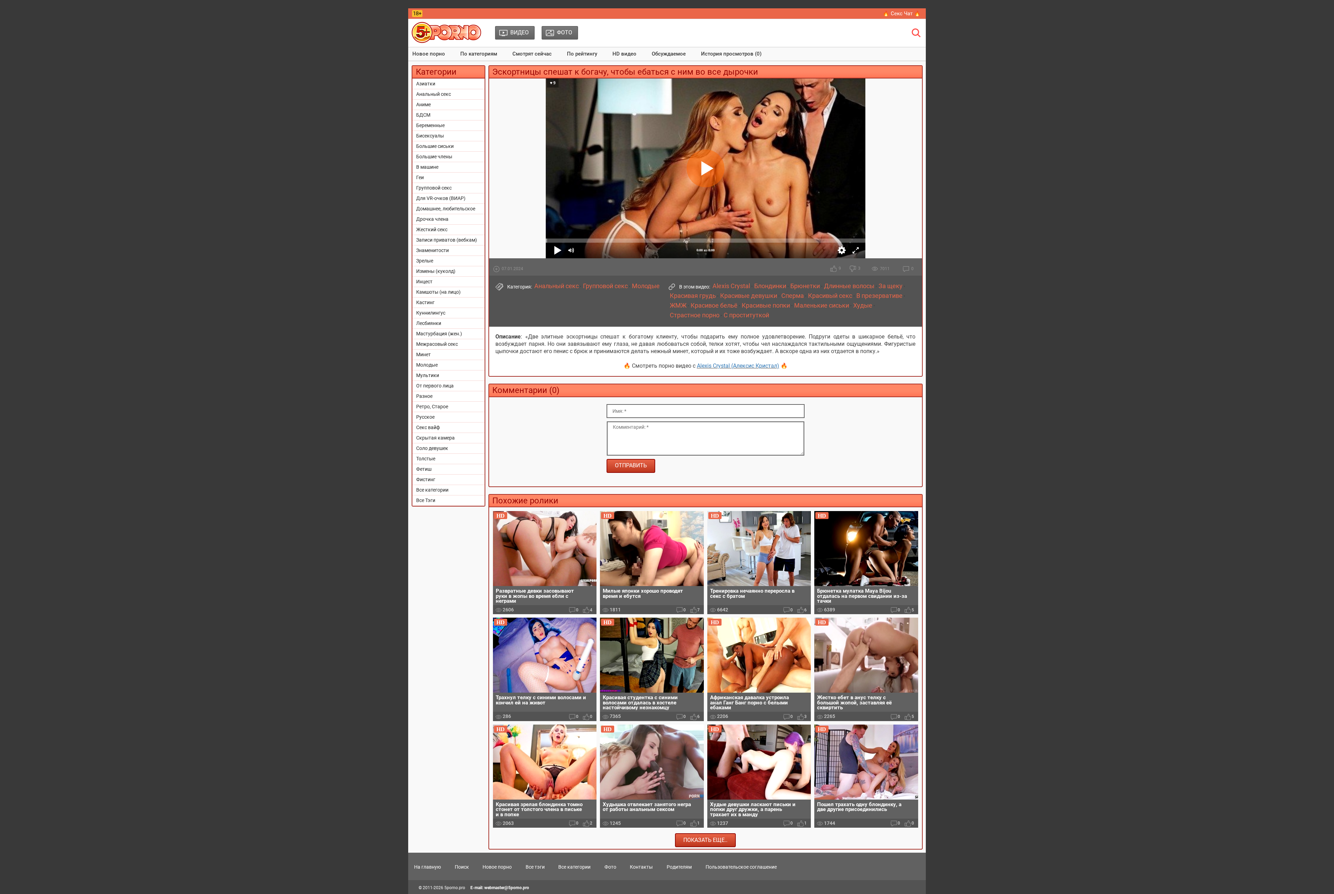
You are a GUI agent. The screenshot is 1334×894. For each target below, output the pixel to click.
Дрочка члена (432, 219)
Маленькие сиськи (821, 305)
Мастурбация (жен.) (439, 333)
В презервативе (879, 295)
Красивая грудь (693, 295)
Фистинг (425, 479)
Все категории (432, 490)
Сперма (792, 295)
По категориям (478, 54)
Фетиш (423, 469)
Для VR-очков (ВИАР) (441, 198)
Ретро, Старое (432, 406)
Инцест (424, 281)
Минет (423, 354)
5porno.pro (454, 887)
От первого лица (435, 385)
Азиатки (425, 83)
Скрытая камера (435, 438)
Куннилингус (430, 313)
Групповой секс (434, 188)
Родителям (679, 867)
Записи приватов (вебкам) (446, 240)
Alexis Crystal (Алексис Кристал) (738, 365)
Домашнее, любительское (445, 208)
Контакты (641, 867)
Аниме (423, 104)
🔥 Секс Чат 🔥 (902, 13)
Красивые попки (766, 305)
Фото (610, 867)
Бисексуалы (430, 136)
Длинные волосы (849, 286)
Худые (862, 305)
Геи (420, 177)
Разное (424, 396)
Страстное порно (694, 315)
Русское (425, 417)
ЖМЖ (678, 305)
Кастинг (425, 302)
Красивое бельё (714, 305)
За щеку (891, 286)
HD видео (624, 54)
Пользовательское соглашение (741, 867)
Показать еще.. (705, 840)
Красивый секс (830, 295)
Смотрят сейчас (532, 54)
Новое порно (428, 54)
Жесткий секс (431, 229)
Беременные (430, 125)
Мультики (427, 375)
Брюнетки (805, 286)
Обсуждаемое (669, 54)
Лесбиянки (428, 323)
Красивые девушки (748, 295)
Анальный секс (433, 94)
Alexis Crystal (731, 286)
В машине (427, 167)
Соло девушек (432, 448)
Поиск (462, 867)
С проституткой (746, 315)
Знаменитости (432, 250)
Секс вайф (428, 427)
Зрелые (424, 261)
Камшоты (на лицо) (438, 292)
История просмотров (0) (731, 54)
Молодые (427, 365)
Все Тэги (425, 500)
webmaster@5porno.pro (506, 887)
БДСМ (423, 115)
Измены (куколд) (435, 271)
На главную (427, 867)
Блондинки (770, 286)
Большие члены (434, 156)
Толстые (425, 458)
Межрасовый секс (437, 344)
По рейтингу (582, 54)
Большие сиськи (435, 146)
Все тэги (535, 867)
